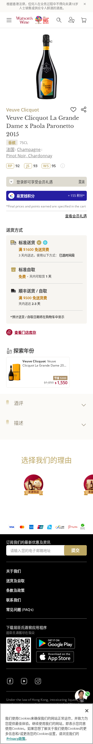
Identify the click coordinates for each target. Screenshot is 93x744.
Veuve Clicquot (22, 110)
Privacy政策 (15, 738)
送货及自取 (15, 580)
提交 (75, 550)
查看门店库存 (25, 332)
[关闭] (86, 710)
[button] (71, 20)
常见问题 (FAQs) (19, 609)
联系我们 (13, 599)
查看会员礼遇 (76, 215)
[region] (46, 723)
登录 (82, 181)
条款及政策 (15, 590)
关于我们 (13, 571)
